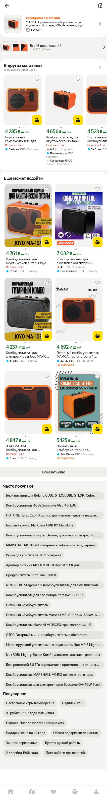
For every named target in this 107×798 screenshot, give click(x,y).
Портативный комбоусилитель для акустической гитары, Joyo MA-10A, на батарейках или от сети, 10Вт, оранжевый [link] (78, 448)
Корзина (75, 792)
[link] (53, 496)
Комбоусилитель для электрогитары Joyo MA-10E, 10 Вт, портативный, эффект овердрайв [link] (27, 354)
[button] (7, 6)
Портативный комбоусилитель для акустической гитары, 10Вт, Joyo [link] (22, 139)
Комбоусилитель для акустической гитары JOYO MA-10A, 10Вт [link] (62, 139)
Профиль (96, 792)
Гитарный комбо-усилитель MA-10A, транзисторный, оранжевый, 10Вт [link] (78, 354)
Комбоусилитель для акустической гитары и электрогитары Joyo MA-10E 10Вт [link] (78, 261)
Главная (10, 792)
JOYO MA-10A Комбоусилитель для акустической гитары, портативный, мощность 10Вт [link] (28, 448)
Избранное (53, 792)
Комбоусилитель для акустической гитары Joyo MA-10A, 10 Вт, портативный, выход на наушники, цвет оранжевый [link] (27, 261)
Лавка (32, 792)
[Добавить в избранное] (37, 79)
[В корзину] (36, 120)
